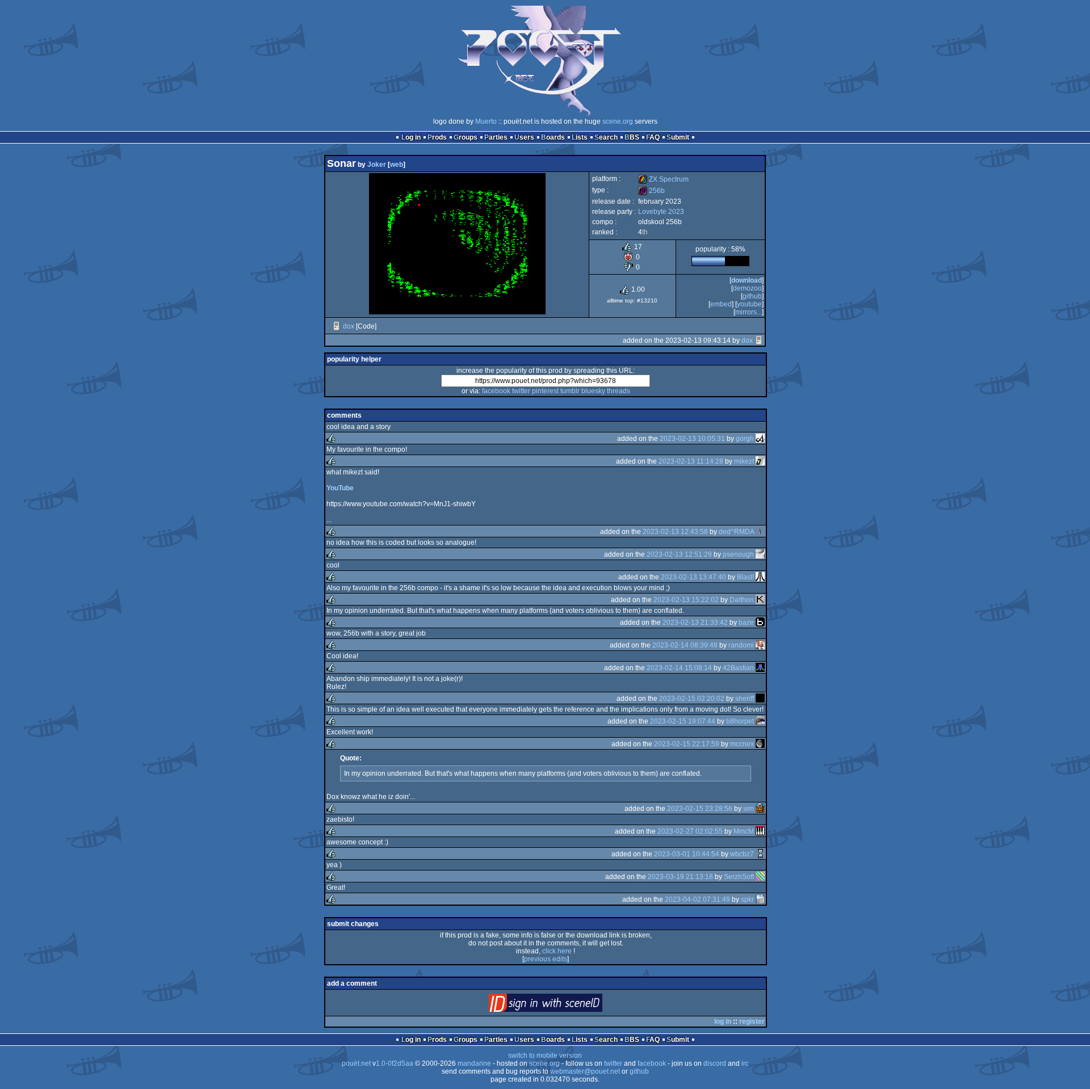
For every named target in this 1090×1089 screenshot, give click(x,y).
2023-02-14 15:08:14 (679, 668)
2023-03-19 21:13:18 (680, 877)
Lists (580, 137)
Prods (437, 137)
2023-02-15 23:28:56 (699, 809)
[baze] (760, 623)
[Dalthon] (760, 600)
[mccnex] (760, 744)
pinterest (545, 391)
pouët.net (356, 1063)
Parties (496, 137)
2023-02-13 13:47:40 (693, 577)
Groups (465, 137)
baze (746, 623)
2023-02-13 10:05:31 (692, 439)
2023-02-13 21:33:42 (695, 623)
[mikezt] (760, 461)
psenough (738, 554)
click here (557, 951)
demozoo (747, 288)
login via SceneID (564, 1005)
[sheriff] (760, 699)
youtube (749, 304)
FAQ (653, 137)
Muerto (486, 121)
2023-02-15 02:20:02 (691, 699)
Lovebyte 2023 (661, 212)
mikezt (744, 461)
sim (748, 809)
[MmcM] (760, 831)
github (752, 296)
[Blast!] (760, 577)
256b (651, 191)
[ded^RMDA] (760, 532)
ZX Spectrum (663, 179)
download (746, 280)
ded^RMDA (736, 532)
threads (618, 391)
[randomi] (760, 645)
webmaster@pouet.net (585, 1071)
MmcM (743, 831)
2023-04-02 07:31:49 (697, 899)
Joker (376, 165)
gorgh (745, 439)
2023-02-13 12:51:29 (679, 554)
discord (714, 1063)
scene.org (617, 121)
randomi (741, 645)
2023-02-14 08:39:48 (685, 645)
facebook (496, 391)
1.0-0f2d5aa (394, 1063)
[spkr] (760, 899)
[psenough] (760, 554)
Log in (411, 137)
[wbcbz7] (760, 854)
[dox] (336, 326)
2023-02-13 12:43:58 (675, 532)
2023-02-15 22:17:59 (686, 744)
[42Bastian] (760, 668)
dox (348, 326)
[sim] (760, 809)
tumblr (570, 391)
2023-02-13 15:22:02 (686, 600)
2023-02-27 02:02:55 (690, 831)
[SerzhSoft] (760, 877)
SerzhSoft (739, 877)
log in (722, 1021)
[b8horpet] (760, 721)
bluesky (593, 391)
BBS (631, 137)
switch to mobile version (545, 1055)
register (752, 1021)
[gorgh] (760, 439)
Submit (677, 137)
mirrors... (748, 312)
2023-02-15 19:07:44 (682, 721)
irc (745, 1063)
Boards (553, 137)
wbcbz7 (742, 854)
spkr (747, 899)
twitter (521, 391)
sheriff (744, 699)
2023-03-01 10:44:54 (686, 854)
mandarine (474, 1063)
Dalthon (742, 600)
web (396, 165)
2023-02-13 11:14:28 (691, 461)
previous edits (545, 959)
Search (606, 137)
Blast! (745, 577)
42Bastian (738, 668)
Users (524, 137)
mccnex (742, 744)
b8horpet (740, 721)
